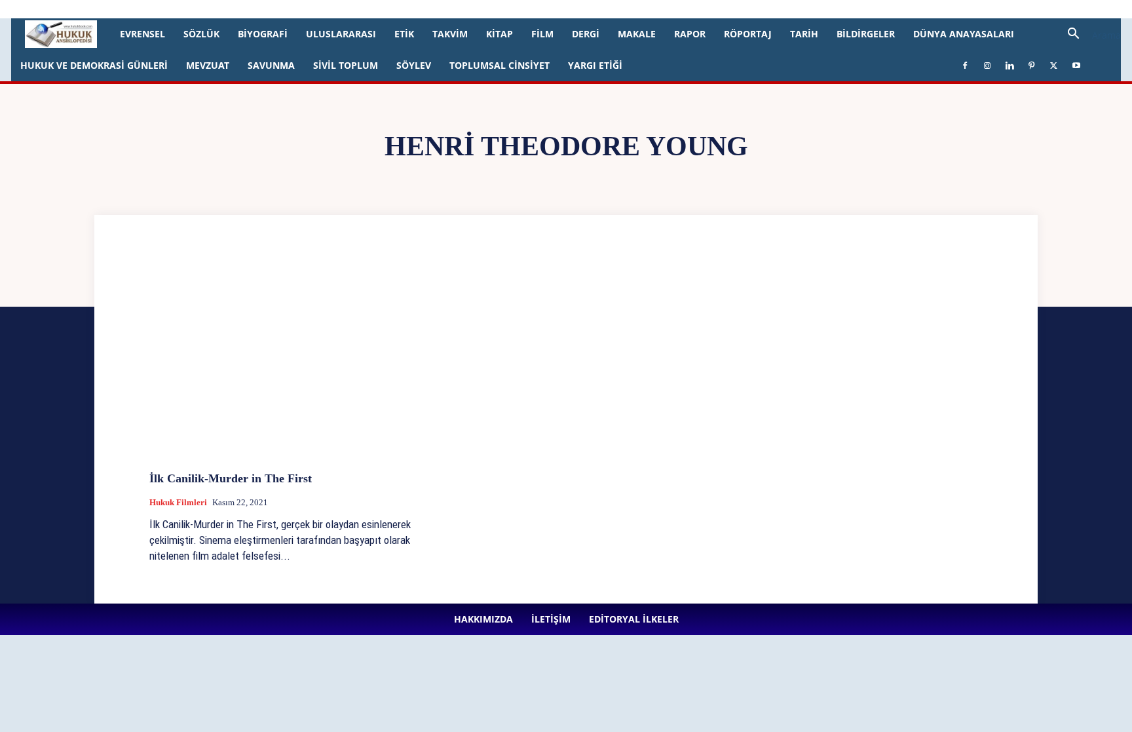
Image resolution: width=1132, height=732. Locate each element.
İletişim (178, 9)
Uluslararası (341, 34)
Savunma (271, 65)
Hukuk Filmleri (178, 502)
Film (542, 34)
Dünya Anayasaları (963, 34)
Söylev (413, 65)
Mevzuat (207, 65)
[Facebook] (285, 9)
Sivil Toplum (345, 65)
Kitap (499, 34)
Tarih (804, 34)
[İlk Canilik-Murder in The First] (281, 362)
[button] (1089, 35)
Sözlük (201, 34)
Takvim (450, 34)
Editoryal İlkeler (228, 9)
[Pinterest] (350, 9)
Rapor (690, 34)
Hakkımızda (133, 9)
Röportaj (748, 34)
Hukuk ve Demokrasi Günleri (94, 65)
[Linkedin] (329, 9)
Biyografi (263, 34)
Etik (404, 34)
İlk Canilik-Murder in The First (230, 478)
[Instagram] (307, 9)
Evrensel (142, 34)
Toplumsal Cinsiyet (499, 65)
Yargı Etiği (595, 65)
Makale (637, 34)
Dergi (585, 34)
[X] (372, 9)
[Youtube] (394, 9)
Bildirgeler (866, 34)
